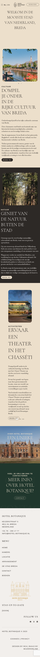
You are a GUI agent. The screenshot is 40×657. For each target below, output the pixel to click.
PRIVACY (25, 639)
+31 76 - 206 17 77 (10, 531)
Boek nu (7, 160)
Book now (33, 4)
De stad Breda (10, 566)
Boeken (6, 575)
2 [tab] (21, 83)
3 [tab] (23, 207)
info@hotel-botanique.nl (16, 533)
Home (5, 548)
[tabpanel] (20, 65)
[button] (10, 352)
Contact (20, 498)
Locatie (6, 557)
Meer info (20, 451)
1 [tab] (19, 83)
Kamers (6, 552)
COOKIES (14, 639)
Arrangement (9, 561)
